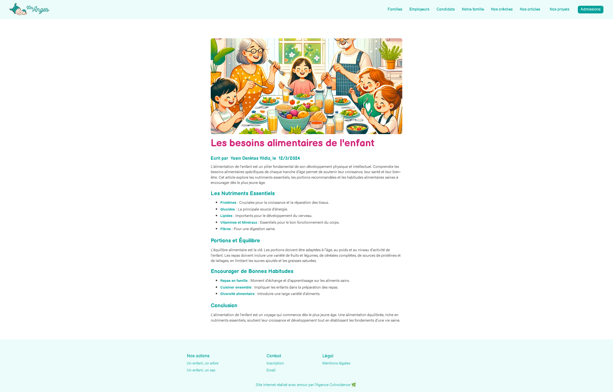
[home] (29, 9)
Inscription (275, 363)
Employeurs (419, 9)
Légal (327, 356)
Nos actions (198, 356)
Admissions (591, 9)
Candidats (446, 9)
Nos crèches (502, 9)
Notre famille (473, 9)
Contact (274, 356)
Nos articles (530, 9)
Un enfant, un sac (201, 370)
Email (271, 370)
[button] (559, 10)
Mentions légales (336, 363)
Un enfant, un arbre (202, 363)
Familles (394, 9)
